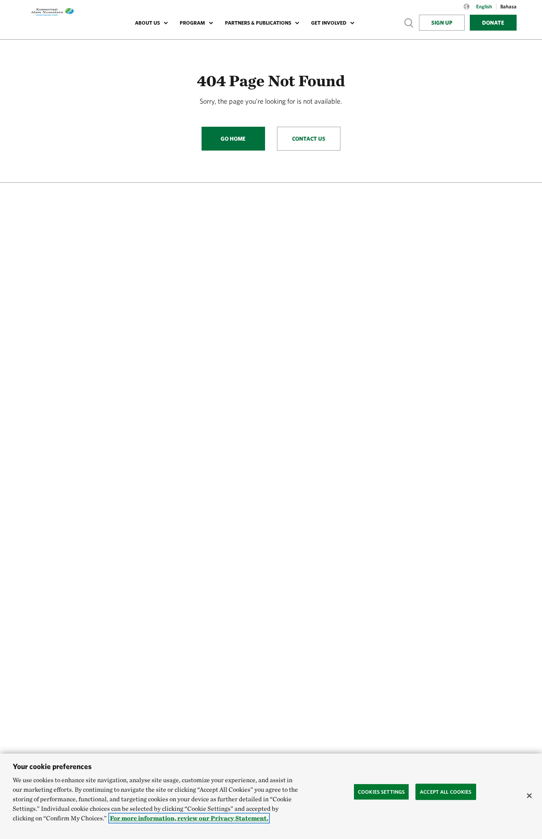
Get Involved (328, 23)
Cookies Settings (381, 792)
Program (192, 23)
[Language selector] (466, 11)
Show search (409, 22)
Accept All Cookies (445, 792)
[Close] (529, 795)
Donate (493, 22)
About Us (147, 23)
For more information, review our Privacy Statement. (189, 818)
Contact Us (308, 138)
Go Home (233, 138)
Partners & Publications (258, 23)
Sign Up (441, 22)
